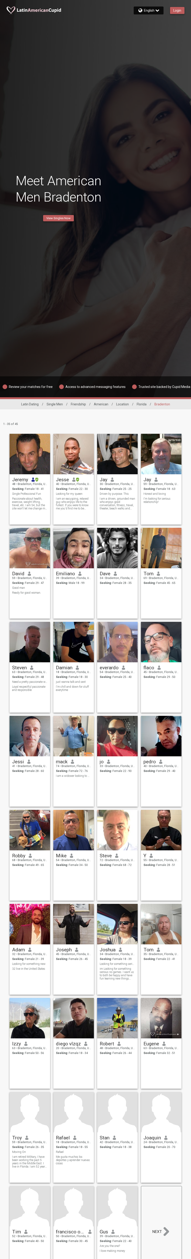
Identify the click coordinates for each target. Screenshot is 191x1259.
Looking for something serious (117, 964)
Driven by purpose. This (114, 493)
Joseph (64, 950)
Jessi (18, 761)
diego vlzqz (68, 1044)
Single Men (55, 404)
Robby (18, 855)
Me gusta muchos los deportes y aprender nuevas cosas (73, 1160)
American (101, 404)
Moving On (19, 1152)
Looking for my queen (69, 493)
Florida (142, 404)
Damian (64, 667)
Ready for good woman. (26, 592)
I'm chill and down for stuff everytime (72, 688)
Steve (106, 855)
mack (62, 761)
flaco (148, 667)
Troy (17, 1138)
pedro (149, 761)
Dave (105, 573)
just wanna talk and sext (71, 681)
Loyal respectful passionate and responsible (28, 688)
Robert (107, 1044)
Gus (104, 1232)
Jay (103, 479)
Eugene (151, 1044)
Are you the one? (110, 1246)
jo (102, 761)
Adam (18, 950)
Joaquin (152, 1138)
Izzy (16, 1044)
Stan (104, 1138)
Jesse (62, 479)
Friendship (78, 404)
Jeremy (20, 479)
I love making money (112, 1250)
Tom (148, 573)
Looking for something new (28, 964)
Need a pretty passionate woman (30, 681)
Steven (19, 667)
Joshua (108, 950)
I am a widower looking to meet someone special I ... (74, 776)
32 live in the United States (28, 968)
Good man (18, 587)
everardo (109, 667)
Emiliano (65, 573)
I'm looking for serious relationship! (157, 500)
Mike (61, 855)
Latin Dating (30, 404)
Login (177, 10)
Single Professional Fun (26, 493)
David (18, 573)
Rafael (63, 1138)
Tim (16, 1232)
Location (122, 404)
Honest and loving (154, 493)
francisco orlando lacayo (70, 1232)
